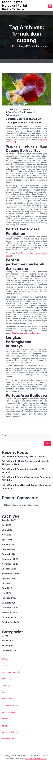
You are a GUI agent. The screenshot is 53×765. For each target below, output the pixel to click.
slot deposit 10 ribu (10, 732)
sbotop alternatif (9, 739)
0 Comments (13, 115)
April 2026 (7, 539)
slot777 (5, 659)
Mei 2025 (6, 593)
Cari (4, 435)
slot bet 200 (7, 679)
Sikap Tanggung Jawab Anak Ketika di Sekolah (26, 254)
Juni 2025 (7, 588)
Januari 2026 (9, 554)
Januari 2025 (8, 603)
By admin (26, 109)
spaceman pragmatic (11, 672)
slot (3, 692)
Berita (10, 112)
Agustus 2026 (9, 520)
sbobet (5, 719)
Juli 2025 (6, 583)
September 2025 (10, 573)
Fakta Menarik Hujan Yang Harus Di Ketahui (24, 456)
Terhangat (28, 112)
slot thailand (7, 699)
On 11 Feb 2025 (12, 109)
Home (5, 46)
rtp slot (5, 666)
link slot (5, 725)
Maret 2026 (8, 544)
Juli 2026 (6, 525)
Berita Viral (18, 112)
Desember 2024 (10, 607)
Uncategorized (9, 650)
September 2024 (10, 622)
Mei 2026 (6, 535)
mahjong (5, 685)
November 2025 (10, 564)
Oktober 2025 (9, 569)
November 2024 (10, 612)
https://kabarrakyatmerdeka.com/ (24, 333)
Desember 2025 (10, 559)
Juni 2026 (7, 530)
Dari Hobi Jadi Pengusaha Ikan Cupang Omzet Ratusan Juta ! (23, 121)
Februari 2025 (9, 598)
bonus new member (10, 705)
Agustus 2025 (9, 578)
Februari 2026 (9, 549)
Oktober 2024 (9, 617)
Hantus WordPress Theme (35, 758)
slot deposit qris (8, 712)
